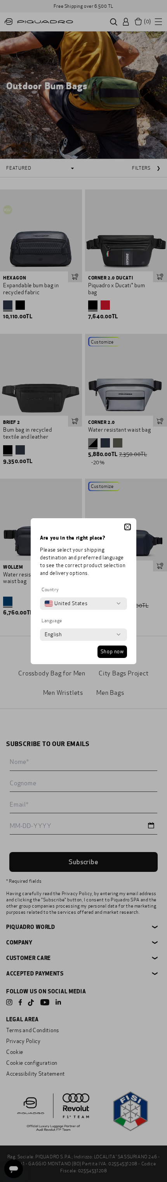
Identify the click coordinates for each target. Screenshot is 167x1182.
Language (52, 620)
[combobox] (66, 603)
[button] (127, 527)
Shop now (112, 652)
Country (50, 589)
